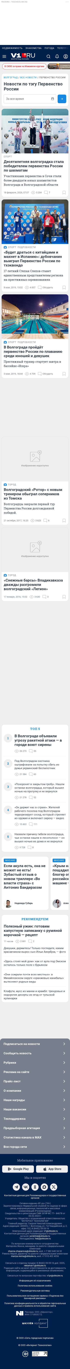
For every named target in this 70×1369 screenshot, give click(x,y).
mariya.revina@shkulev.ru (23, 1256)
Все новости (28, 77)
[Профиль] (65, 56)
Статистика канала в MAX (22, 1137)
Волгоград (11, 77)
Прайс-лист (12, 1081)
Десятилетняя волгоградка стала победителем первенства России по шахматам (34, 166)
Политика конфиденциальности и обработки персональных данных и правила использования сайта (35, 1304)
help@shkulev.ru (43, 1238)
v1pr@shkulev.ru (55, 1275)
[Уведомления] (57, 56)
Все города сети (15, 1147)
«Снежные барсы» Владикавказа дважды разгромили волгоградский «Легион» (33, 584)
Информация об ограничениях (35, 1280)
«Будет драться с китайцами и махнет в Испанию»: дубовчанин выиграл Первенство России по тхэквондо (33, 258)
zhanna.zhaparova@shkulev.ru (23, 1251)
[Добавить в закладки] (64, 192)
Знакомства (33, 48)
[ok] (35, 1187)
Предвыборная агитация (22, 1128)
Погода (49, 48)
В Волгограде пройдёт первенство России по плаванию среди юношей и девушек (33, 351)
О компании (12, 1090)
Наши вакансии (15, 1109)
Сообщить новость (17, 1053)
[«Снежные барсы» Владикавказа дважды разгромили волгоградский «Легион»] (35, 549)
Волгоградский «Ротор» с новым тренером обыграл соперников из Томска (33, 494)
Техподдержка (14, 1118)
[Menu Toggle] (4, 56)
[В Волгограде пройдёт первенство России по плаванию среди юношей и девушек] (35, 316)
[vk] (25, 1187)
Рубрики (10, 1062)
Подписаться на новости (22, 1044)
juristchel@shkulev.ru (40, 1236)
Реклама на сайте (16, 1072)
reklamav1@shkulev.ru (35, 1265)
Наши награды (14, 1100)
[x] (53, 1187)
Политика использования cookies (35, 1285)
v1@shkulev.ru (51, 1231)
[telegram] (16, 1187)
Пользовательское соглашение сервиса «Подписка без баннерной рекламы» (35, 1297)
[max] (44, 1187)
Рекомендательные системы (35, 1291)
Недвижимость (12, 48)
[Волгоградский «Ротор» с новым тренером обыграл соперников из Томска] (35, 459)
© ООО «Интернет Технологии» (35, 1345)
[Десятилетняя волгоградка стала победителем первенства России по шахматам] (35, 131)
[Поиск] (48, 56)
